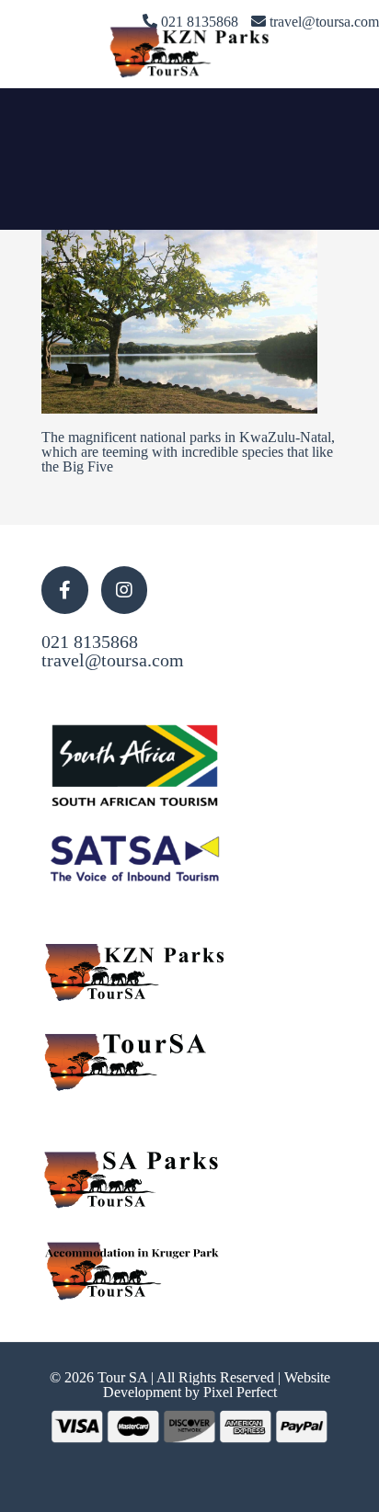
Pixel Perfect (240, 1392)
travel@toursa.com (112, 660)
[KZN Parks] (189, 50)
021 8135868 (89, 641)
